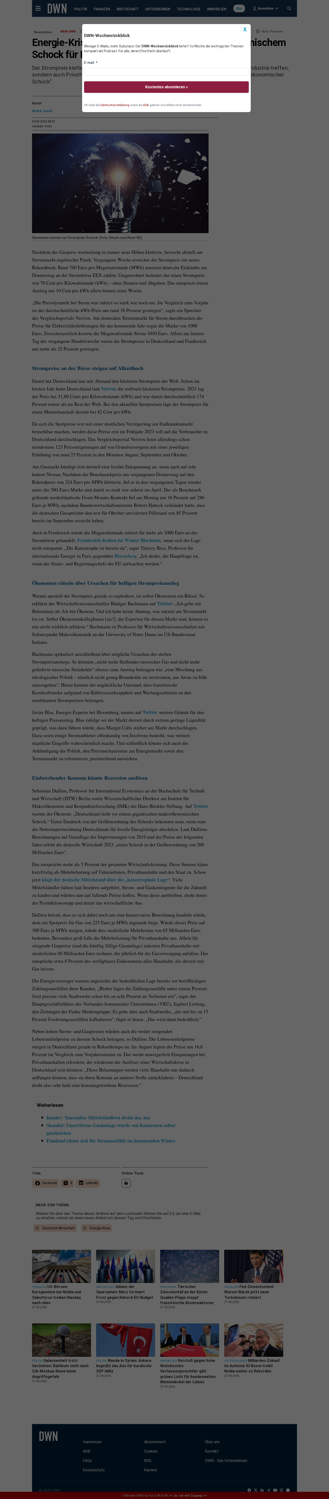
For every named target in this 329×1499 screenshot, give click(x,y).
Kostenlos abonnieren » (166, 87)
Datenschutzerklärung (114, 105)
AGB (146, 105)
